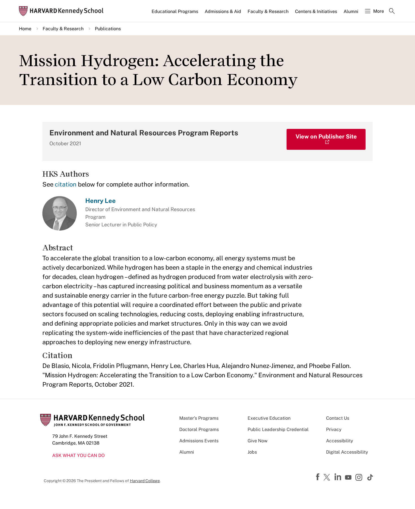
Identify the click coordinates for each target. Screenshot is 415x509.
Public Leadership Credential (278, 429)
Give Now (257, 440)
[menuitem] (175, 13)
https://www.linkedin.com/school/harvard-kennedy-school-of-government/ (338, 477)
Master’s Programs (199, 418)
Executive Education (269, 418)
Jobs (252, 452)
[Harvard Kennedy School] (63, 11)
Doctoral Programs (199, 429)
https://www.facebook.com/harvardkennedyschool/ (318, 477)
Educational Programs (175, 11)
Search (392, 11)
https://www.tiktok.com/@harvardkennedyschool (370, 477)
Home (25, 28)
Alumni (351, 11)
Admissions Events (199, 440)
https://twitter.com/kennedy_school (328, 477)
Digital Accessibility (347, 452)
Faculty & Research (268, 11)
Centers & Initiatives (316, 11)
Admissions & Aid (223, 11)
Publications (108, 28)
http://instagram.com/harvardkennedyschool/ (359, 478)
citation (66, 184)
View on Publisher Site (326, 136)
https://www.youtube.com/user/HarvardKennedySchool (349, 477)
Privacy (334, 429)
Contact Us (337, 418)
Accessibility (339, 440)
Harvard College (145, 480)
